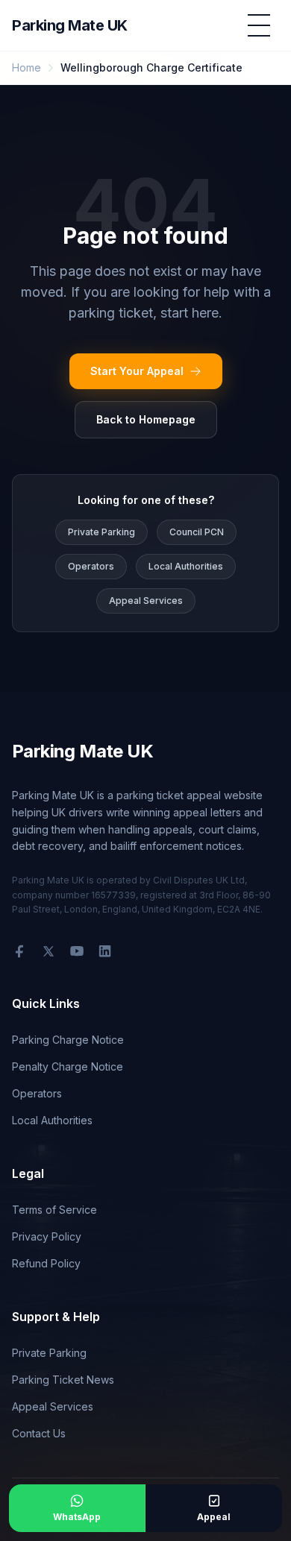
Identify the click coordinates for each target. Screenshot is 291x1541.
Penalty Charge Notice (67, 1066)
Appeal (214, 1516)
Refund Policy (46, 1263)
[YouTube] (77, 951)
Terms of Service (54, 1209)
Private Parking (101, 532)
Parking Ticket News (63, 1379)
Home (26, 67)
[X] (48, 951)
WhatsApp (77, 1516)
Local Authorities (185, 566)
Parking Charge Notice (68, 1039)
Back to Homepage (145, 419)
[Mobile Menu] (259, 25)
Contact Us (39, 1433)
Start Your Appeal (137, 371)
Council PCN (196, 532)
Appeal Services (146, 600)
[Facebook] (19, 951)
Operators (91, 566)
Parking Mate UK (70, 25)
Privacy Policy (46, 1236)
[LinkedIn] (104, 951)
